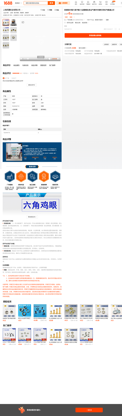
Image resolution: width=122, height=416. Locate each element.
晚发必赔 (77, 22)
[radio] (13, 73)
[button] (41, 42)
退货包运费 (70, 22)
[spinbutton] (119, 29)
